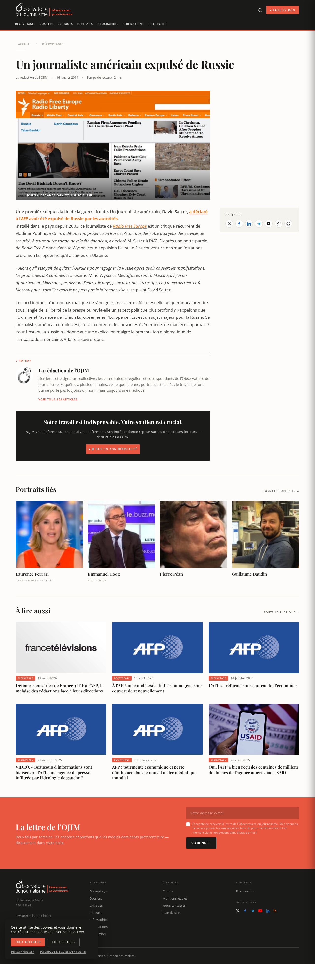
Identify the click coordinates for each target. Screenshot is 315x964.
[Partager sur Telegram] (259, 224)
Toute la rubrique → (281, 612)
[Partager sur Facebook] (239, 224)
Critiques (65, 24)
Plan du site (171, 912)
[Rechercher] (260, 10)
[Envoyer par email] (269, 224)
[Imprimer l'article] (288, 224)
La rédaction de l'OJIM (32, 77)
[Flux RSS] (275, 911)
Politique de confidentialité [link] (63, 951)
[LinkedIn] (267, 911)
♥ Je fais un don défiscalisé (113, 449)
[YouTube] (260, 911)
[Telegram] (252, 911)
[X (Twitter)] (237, 911)
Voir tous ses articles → (60, 399)
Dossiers (46, 24)
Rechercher (157, 24)
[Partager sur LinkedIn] (249, 224)
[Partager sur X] (229, 224)
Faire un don (245, 891)
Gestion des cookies (121, 956)
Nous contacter (174, 905)
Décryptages (25, 24)
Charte (168, 891)
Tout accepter (28, 942)
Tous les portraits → (281, 491)
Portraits (85, 24)
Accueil (24, 44)
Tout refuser (64, 942)
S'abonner (201, 843)
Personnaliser (22, 951)
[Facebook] (245, 911)
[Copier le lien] (279, 224)
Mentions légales (175, 898)
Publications (133, 24)
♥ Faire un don (282, 10)
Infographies (107, 24)
